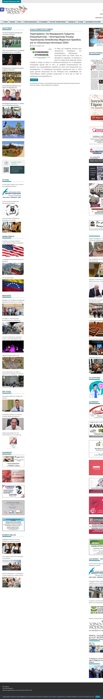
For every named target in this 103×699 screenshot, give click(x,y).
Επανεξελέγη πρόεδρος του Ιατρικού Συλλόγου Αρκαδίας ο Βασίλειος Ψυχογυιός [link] (12, 415)
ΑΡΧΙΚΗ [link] (5, 22)
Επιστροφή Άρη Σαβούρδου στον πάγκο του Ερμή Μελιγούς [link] (11, 86)
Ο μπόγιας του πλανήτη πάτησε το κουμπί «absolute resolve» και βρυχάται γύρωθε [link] (12, 242)
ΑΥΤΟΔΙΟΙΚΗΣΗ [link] (43, 22)
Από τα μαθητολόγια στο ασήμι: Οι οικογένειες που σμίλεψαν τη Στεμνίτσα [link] (12, 372)
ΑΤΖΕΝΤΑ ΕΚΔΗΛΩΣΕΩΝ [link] (30, 22)
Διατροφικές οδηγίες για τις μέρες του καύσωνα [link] (12, 397)
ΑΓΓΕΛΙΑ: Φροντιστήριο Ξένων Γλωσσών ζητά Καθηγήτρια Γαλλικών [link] (13, 185)
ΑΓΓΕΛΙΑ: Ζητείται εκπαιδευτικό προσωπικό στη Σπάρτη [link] (10, 202)
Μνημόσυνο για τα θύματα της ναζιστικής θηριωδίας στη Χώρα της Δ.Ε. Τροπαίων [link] (13, 301)
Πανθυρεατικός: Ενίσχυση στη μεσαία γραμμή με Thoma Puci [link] (13, 69)
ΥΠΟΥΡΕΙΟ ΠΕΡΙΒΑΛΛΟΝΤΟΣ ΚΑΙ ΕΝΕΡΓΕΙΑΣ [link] (50, 85)
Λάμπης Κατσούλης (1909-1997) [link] (10, 355)
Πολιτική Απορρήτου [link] (7, 688)
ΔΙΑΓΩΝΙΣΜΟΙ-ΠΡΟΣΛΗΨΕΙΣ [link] (93, 22)
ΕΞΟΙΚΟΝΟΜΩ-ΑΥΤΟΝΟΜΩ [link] (37, 83)
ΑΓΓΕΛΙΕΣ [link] (80, 22)
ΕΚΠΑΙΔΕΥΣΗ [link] (72, 22)
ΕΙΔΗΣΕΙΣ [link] (12, 22)
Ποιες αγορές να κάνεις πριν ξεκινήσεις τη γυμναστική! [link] (12, 557)
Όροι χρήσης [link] (5, 686)
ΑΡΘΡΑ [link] (19, 22)
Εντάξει (98, 696)
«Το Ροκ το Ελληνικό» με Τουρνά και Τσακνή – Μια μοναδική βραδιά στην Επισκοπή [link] (12, 338)
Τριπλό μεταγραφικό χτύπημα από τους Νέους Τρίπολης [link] (12, 33)
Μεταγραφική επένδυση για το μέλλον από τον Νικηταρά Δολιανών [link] (13, 104)
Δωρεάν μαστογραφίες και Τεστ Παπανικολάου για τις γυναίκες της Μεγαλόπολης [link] (11, 434)
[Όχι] (101, 696)
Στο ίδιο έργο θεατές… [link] (8, 278)
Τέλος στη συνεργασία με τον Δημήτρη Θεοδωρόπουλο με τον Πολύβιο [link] (13, 51)
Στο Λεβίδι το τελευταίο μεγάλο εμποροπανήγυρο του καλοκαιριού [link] (11, 319)
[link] (2, 9)
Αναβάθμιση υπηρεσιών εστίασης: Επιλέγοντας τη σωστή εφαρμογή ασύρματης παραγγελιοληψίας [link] (11, 540)
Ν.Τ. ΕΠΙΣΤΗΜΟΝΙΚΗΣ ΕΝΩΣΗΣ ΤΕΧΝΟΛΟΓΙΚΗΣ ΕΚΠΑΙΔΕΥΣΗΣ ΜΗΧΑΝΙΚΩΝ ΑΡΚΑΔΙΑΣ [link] (62, 83)
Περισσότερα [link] (34, 79)
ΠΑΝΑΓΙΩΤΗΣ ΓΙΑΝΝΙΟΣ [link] (35, 85)
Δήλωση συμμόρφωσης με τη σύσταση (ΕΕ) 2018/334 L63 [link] (17, 690)
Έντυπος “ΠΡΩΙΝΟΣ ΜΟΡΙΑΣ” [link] (58, 22)
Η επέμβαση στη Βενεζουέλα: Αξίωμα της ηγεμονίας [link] (13, 260)
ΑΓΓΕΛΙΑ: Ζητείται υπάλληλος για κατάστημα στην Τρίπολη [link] (11, 219)
